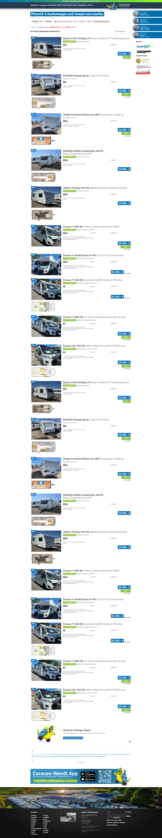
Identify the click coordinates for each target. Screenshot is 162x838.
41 (117, 754)
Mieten (70, 5)
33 (100, 754)
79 (98, 757)
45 (125, 754)
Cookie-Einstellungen (112, 825)
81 (102, 757)
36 (106, 754)
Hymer (46, 823)
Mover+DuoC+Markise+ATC (83, 152)
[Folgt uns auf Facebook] (110, 812)
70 (79, 757)
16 (64, 754)
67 (72, 757)
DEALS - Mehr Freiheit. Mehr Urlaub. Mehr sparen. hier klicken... (81, 1)
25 (83, 754)
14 (60, 754)
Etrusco (34, 819)
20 (72, 754)
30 (93, 754)
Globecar (34, 821)
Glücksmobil (47, 821)
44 (123, 754)
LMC (33, 826)
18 (68, 754)
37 (108, 754)
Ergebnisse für (35, 27)
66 (70, 757)
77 (93, 757)
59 (55, 757)
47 (129, 754)
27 (87, 754)
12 (55, 754)
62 (62, 757)
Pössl (45, 828)
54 (45, 757)
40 (114, 754)
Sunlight (46, 830)
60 (57, 757)
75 (89, 757)
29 (91, 754)
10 (51, 754)
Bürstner (34, 815)
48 (32, 757)
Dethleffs (46, 817)
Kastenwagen (43, 5)
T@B (33, 832)
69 (76, 757)
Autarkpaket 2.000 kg (93, 114)
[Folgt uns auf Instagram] (108, 812)
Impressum (109, 822)
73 (85, 757)
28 (89, 754)
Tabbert (46, 832)
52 (41, 757)
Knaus (33, 824)
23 (79, 754)
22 (76, 754)
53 (43, 757)
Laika (45, 824)
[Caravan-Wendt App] (81, 786)
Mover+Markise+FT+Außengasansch (96, 38)
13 (57, 754)
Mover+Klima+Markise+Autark (95, 187)
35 (104, 754)
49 (34, 757)
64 (66, 757)
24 (81, 754)
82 (104, 757)
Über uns (90, 5)
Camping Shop (82, 5)
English (129, 812)
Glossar (120, 820)
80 (100, 757)
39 (112, 754)
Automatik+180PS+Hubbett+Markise (93, 280)
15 (62, 754)
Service (75, 5)
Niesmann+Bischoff (37, 828)
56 (49, 757)
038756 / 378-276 (145, 15)
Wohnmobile (34, 5)
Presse (115, 820)
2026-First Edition (86, 75)
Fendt (45, 819)
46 (127, 754)
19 (70, 754)
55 (47, 757)
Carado (46, 815)
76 (91, 757)
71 (81, 757)
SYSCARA (128, 816)
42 (119, 754)
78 (95, 757)
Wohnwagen (52, 5)
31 (95, 754)
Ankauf (64, 5)
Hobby (33, 823)
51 (38, 757)
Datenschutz (116, 822)
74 (87, 757)
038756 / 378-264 (145, 29)
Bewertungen (145, 62)
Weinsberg (34, 834)
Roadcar (34, 830)
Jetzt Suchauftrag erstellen (73, 738)
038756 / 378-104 (145, 36)
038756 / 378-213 (145, 22)
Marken (59, 5)
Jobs (112, 820)
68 (74, 757)
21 (74, 754)
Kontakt (109, 820)
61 (60, 757)
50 (36, 757)
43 (121, 754)
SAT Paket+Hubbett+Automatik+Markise (94, 317)
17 (66, 754)
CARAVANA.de (116, 817)
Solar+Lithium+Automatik (93, 255)
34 (102, 754)
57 (51, 757)
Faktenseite (122, 822)
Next (45, 826)
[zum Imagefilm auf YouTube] (68, 822)
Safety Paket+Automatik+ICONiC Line (94, 345)
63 (64, 757)
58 (53, 757)
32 (98, 754)
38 (110, 754)
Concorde (34, 817)
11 (53, 754)
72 (83, 757)
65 (68, 757)
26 (85, 754)
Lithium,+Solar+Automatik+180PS (91, 226)
